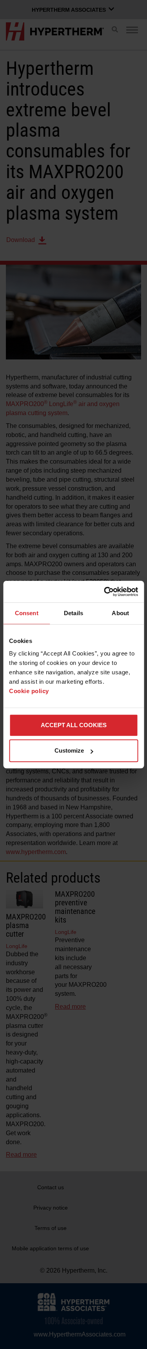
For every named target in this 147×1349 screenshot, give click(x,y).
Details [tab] (73, 613)
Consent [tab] (26, 613)
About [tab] (120, 613)
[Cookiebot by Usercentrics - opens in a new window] (104, 592)
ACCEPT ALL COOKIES (74, 725)
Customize (69, 750)
